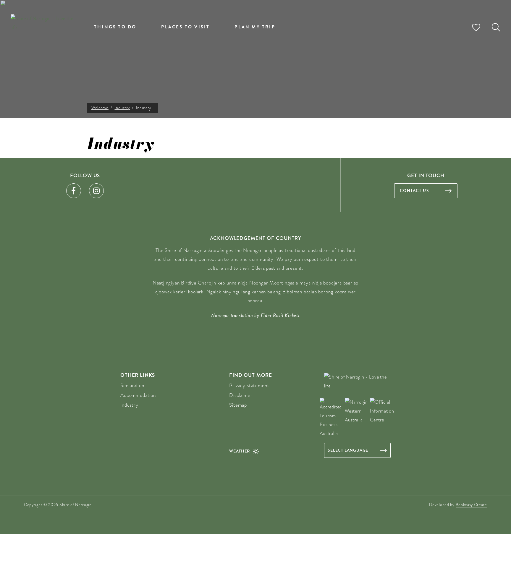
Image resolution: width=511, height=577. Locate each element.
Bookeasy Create (471, 504)
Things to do (115, 27)
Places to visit (185, 27)
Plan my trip (255, 27)
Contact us (414, 191)
